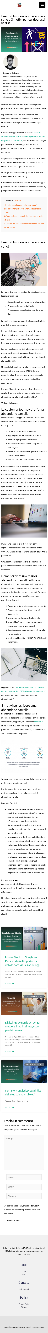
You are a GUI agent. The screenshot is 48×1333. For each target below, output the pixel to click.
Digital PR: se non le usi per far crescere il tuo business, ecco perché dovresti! (22, 1026)
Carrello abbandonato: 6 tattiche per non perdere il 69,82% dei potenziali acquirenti (23, 136)
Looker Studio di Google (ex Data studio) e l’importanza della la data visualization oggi (22, 961)
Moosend (38, 721)
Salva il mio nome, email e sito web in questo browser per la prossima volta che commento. (22, 1209)
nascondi (18, 200)
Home (24, 1271)
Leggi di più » (10, 984)
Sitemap (24, 1307)
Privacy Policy (24, 1304)
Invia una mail (24, 1289)
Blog (24, 1274)
